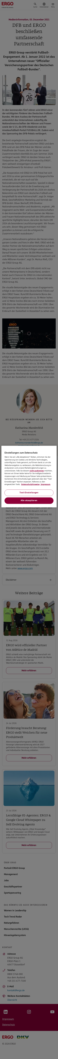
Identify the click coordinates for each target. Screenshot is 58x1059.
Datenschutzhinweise (30, 484)
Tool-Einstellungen (29, 492)
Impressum (45, 484)
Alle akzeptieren (29, 500)
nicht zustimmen (37, 471)
